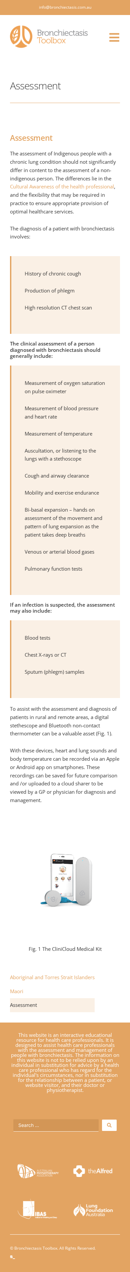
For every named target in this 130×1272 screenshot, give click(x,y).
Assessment (23, 1005)
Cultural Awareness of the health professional (62, 186)
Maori (16, 991)
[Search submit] (109, 1125)
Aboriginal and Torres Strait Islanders (52, 977)
